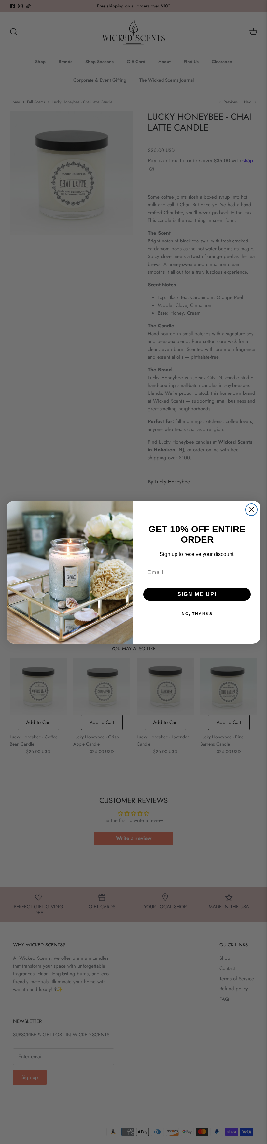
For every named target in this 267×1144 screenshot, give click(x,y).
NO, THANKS (197, 614)
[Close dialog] (251, 510)
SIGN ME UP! (197, 594)
